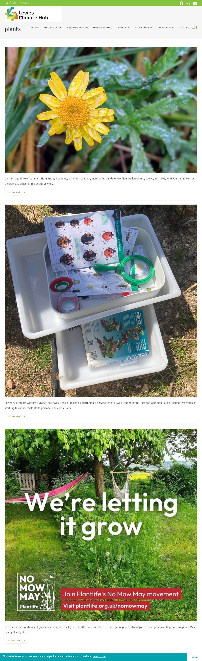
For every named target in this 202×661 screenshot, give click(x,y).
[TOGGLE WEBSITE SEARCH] (196, 28)
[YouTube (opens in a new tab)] (194, 3)
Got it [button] (195, 657)
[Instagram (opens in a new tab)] (189, 3)
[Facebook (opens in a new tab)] (182, 3)
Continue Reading (17, 191)
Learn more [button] (99, 656)
